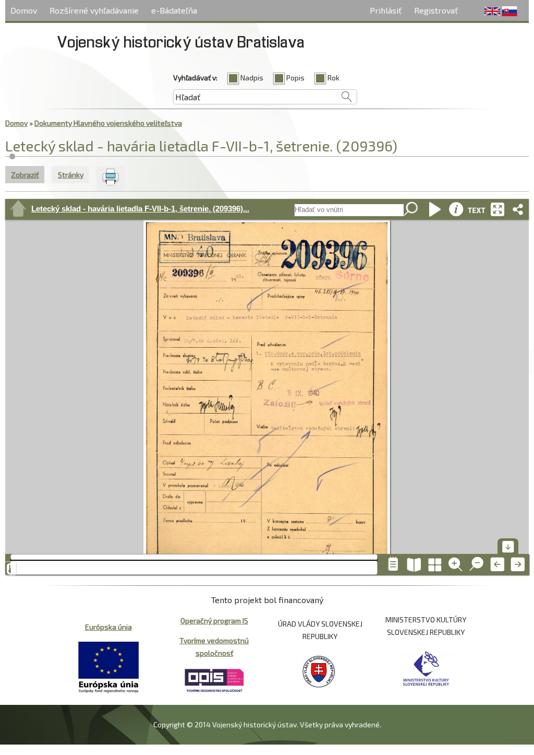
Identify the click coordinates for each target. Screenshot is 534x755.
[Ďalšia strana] (518, 564)
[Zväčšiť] (455, 564)
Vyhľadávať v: (195, 77)
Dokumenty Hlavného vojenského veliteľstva (108, 123)
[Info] (455, 209)
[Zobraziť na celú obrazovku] (497, 209)
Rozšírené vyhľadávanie (94, 10)
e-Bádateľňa (174, 10)
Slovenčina (509, 11)
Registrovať (436, 10)
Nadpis (251, 77)
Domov (23, 10)
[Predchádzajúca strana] (497, 564)
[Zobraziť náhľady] (434, 564)
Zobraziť (27, 174)
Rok (333, 77)
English (492, 11)
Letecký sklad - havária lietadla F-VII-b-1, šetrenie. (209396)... (140, 208)
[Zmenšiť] (476, 564)
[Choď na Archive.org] (18, 209)
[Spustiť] (434, 209)
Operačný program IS (214, 620)
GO (411, 209)
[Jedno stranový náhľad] (393, 564)
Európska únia (108, 626)
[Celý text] (476, 209)
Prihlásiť (386, 10)
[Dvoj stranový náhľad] (414, 564)
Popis (295, 77)
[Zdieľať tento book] (518, 209)
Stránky (70, 174)
